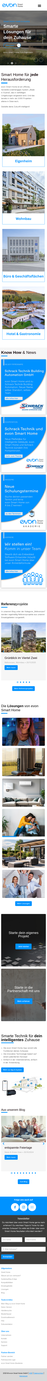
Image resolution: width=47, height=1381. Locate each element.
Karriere (4, 1342)
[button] (39, 5)
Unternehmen (6, 1335)
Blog (3, 1293)
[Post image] (23, 637)
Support (4, 1345)
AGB (30, 1373)
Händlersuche (6, 1310)
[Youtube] (32, 1207)
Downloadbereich (8, 1317)
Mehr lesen (11, 667)
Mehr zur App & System (12, 1070)
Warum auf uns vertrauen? (11, 1276)
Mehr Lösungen (23, 904)
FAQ (2, 1321)
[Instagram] (23, 1207)
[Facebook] (15, 1207)
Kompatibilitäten (7, 1282)
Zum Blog (23, 1182)
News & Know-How (13, 1152)
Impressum (23, 1376)
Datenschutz (38, 1373)
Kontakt (4, 1338)
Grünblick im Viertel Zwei (21, 658)
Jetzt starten (23, 946)
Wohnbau (20, 662)
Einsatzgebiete (6, 1286)
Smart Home (5, 1272)
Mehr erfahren (23, 1001)
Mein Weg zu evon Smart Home (13, 1304)
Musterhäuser (6, 1314)
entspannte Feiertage (18, 1147)
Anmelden (7, 1257)
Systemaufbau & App (9, 1279)
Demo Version (6, 1307)
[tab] (8, 63)
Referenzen (10, 662)
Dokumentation (6, 1324)
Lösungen (5, 1289)
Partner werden (7, 1356)
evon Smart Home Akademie (12, 1363)
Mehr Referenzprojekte (23, 688)
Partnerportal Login (8, 1360)
